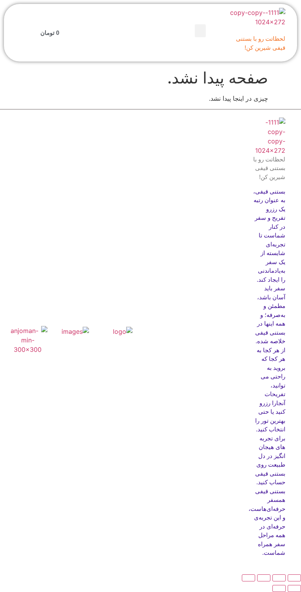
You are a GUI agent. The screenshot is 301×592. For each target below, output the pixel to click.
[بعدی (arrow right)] (279, 588)
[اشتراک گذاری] (263, 577)
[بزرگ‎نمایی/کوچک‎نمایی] (294, 577)
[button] (200, 30)
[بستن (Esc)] (248, 577)
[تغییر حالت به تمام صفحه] (279, 577)
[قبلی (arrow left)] (294, 588)
